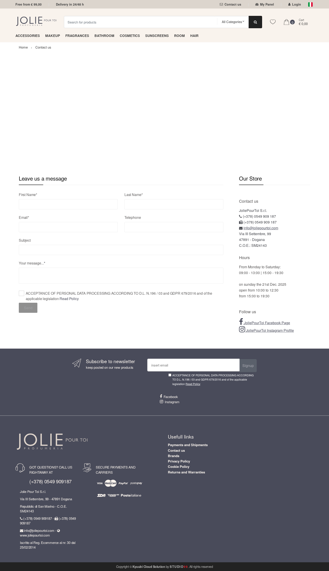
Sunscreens (157, 35)
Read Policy (69, 298)
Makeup (52, 35)
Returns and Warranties (186, 472)
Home (23, 47)
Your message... (31, 263)
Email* (24, 217)
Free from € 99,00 (28, 4)
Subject (25, 240)
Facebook (171, 396)
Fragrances (77, 35)
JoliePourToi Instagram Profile (269, 330)
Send (28, 307)
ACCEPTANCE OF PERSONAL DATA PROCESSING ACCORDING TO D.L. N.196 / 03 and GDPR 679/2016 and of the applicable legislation (119, 296)
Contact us (232, 4)
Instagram (172, 401)
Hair (194, 35)
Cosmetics (130, 35)
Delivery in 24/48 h (70, 4)
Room (179, 35)
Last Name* (133, 194)
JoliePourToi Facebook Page (266, 322)
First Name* (28, 194)
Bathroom (104, 35)
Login (296, 4)
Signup (248, 365)
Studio (179, 566)
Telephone (132, 217)
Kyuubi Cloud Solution (148, 566)
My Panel (267, 4)
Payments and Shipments (188, 444)
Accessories (27, 35)
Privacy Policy (179, 461)
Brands (173, 455)
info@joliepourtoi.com (261, 227)
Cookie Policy (178, 466)
